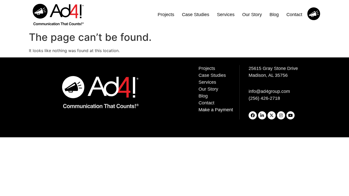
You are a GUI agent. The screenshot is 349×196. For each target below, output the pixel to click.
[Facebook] (253, 115)
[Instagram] (281, 115)
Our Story (252, 14)
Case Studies (195, 14)
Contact (294, 14)
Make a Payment (216, 109)
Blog (274, 14)
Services (226, 14)
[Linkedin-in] (262, 115)
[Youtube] (290, 115)
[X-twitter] (271, 115)
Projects (166, 14)
